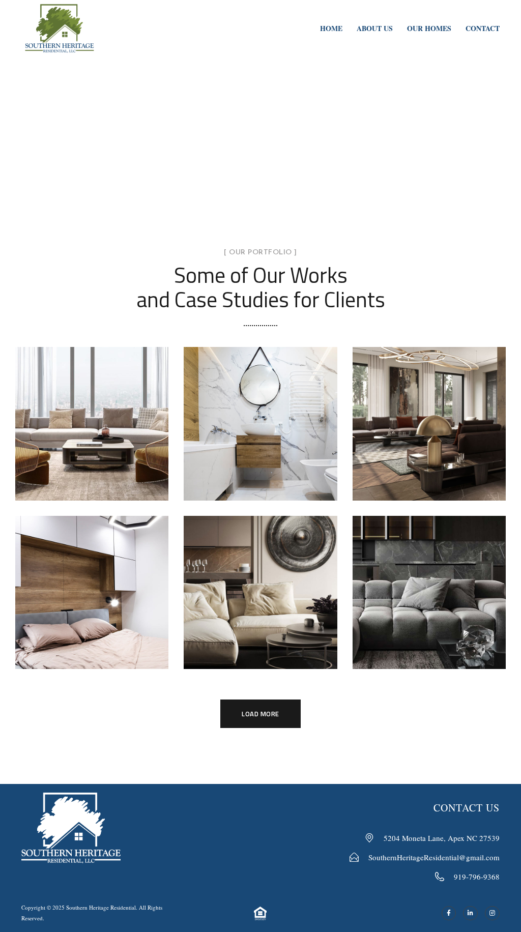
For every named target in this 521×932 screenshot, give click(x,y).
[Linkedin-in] (470, 913)
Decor (233, 436)
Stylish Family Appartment (91, 412)
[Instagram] (492, 913)
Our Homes (429, 28)
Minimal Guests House (260, 412)
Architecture (429, 436)
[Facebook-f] (449, 913)
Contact (483, 28)
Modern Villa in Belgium (260, 581)
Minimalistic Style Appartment (429, 581)
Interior (92, 445)
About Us (375, 28)
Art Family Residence (429, 412)
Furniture (91, 604)
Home (331, 28)
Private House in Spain (92, 581)
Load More (260, 714)
